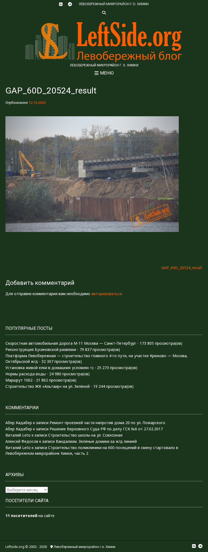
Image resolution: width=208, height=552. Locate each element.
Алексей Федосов (21, 441)
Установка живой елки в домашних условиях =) (49, 367)
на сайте (29, 515)
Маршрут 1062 (18, 380)
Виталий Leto (18, 435)
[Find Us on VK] (60, 4)
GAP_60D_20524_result (181, 267)
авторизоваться (106, 293)
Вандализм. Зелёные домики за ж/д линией (96, 441)
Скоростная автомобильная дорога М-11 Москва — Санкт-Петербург (70, 343)
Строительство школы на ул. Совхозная (85, 435)
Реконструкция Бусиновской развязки (40, 349)
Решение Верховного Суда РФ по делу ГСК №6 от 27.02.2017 (106, 428)
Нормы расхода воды (25, 373)
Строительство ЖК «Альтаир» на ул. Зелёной (47, 386)
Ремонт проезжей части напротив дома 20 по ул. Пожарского (107, 422)
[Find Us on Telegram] (69, 4)
